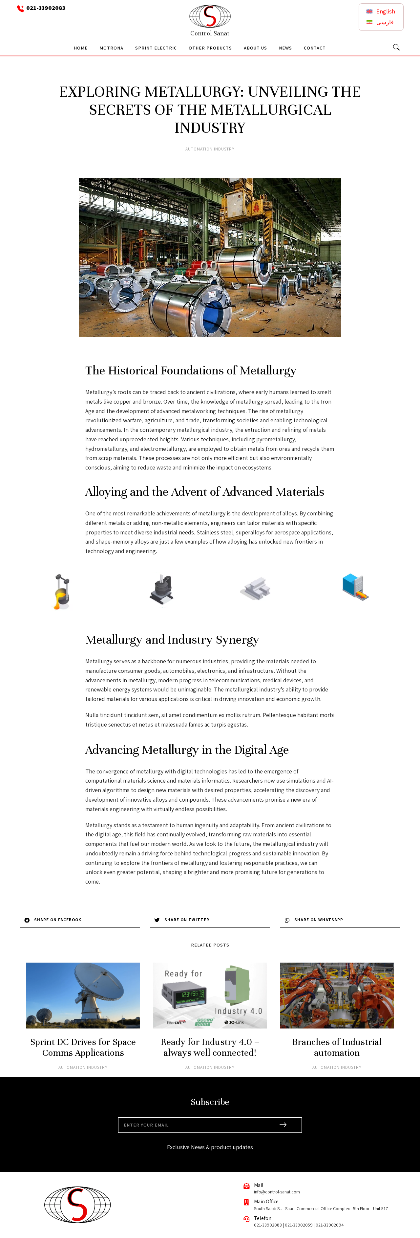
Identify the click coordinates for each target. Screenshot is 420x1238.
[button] (80, 920)
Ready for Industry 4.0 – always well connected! (210, 1047)
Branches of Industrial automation (337, 1047)
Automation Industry (210, 149)
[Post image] (83, 996)
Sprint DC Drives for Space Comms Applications (83, 1047)
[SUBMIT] (283, 1125)
